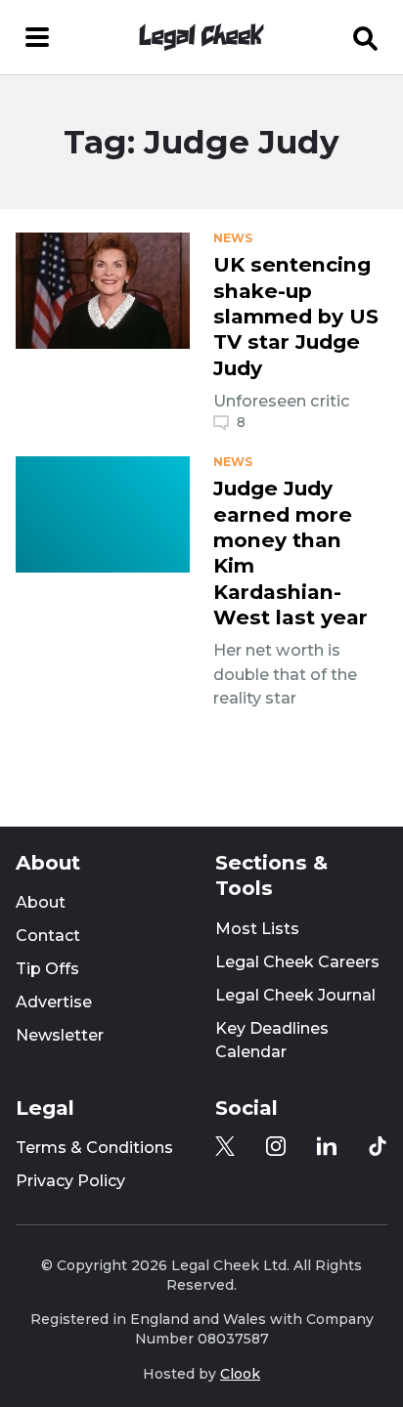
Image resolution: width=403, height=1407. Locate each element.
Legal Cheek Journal (295, 995)
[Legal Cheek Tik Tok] (377, 1146)
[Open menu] (37, 37)
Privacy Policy (70, 1181)
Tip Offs (47, 968)
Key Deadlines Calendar (272, 1040)
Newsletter (60, 1035)
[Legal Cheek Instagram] (276, 1146)
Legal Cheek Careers (297, 962)
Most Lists (257, 928)
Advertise (54, 1002)
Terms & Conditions (94, 1147)
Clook (240, 1374)
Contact (48, 935)
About (41, 902)
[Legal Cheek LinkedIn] (326, 1146)
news (232, 238)
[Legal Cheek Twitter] (225, 1146)
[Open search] (365, 37)
